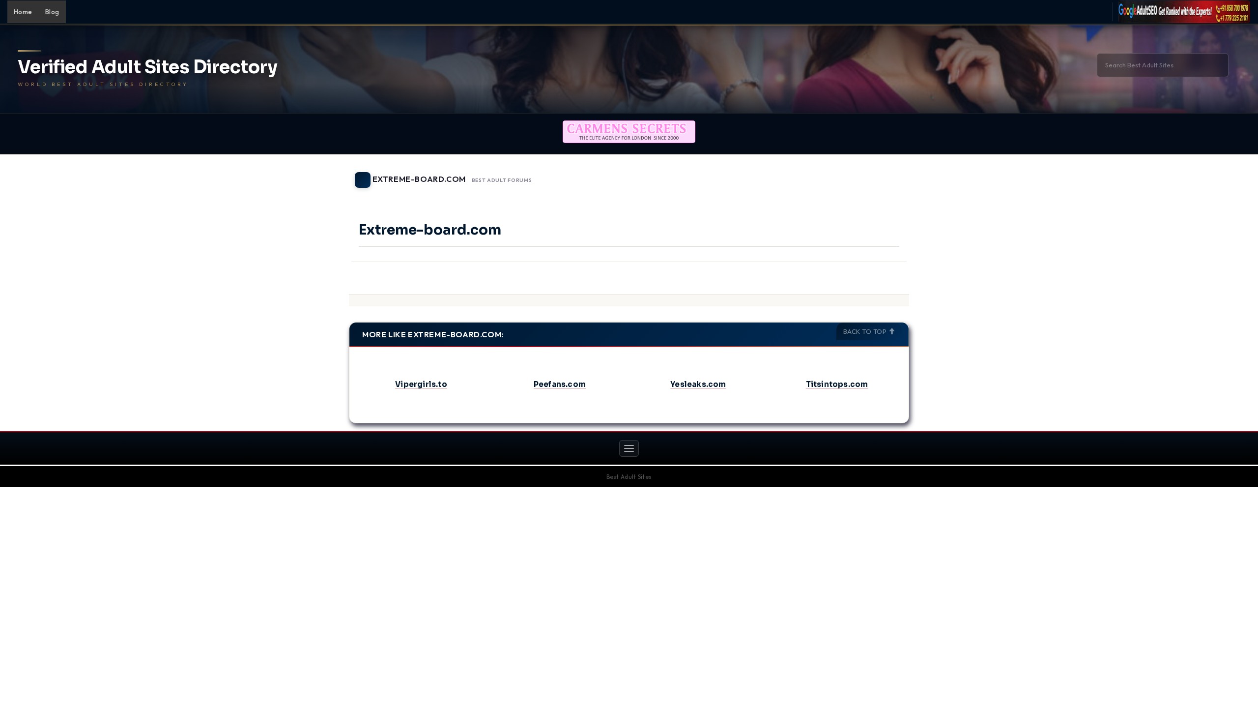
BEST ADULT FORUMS (502, 180)
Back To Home (883, 174)
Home (23, 12)
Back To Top (865, 331)
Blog (52, 12)
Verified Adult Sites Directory (147, 67)
